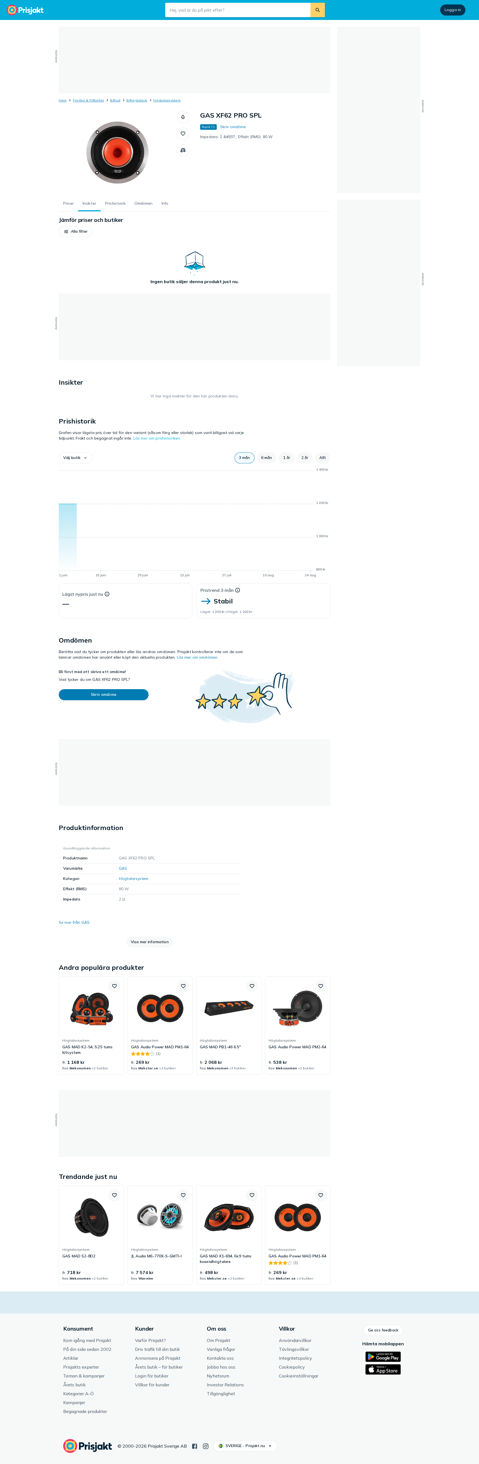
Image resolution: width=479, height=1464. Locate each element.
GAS (123, 868)
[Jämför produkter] (183, 150)
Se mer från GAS (74, 922)
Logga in (453, 9)
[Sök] (317, 10)
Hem (63, 100)
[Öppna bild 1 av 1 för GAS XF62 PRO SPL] (118, 152)
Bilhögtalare (136, 100)
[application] (194, 523)
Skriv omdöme (233, 126)
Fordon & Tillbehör (88, 100)
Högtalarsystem (166, 100)
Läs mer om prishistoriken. (157, 438)
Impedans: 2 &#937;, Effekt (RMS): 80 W (236, 136)
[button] (183, 117)
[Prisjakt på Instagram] (205, 1445)
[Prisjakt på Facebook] (194, 1445)
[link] (91, 1025)
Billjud (115, 100)
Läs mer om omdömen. (197, 657)
